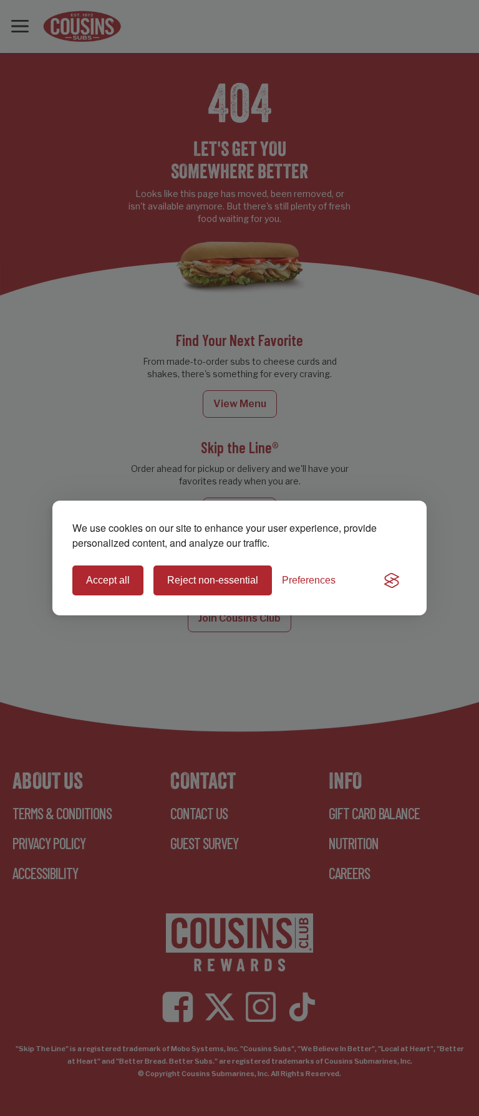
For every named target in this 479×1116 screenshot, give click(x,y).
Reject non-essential (212, 580)
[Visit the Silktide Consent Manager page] (392, 580)
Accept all (108, 580)
